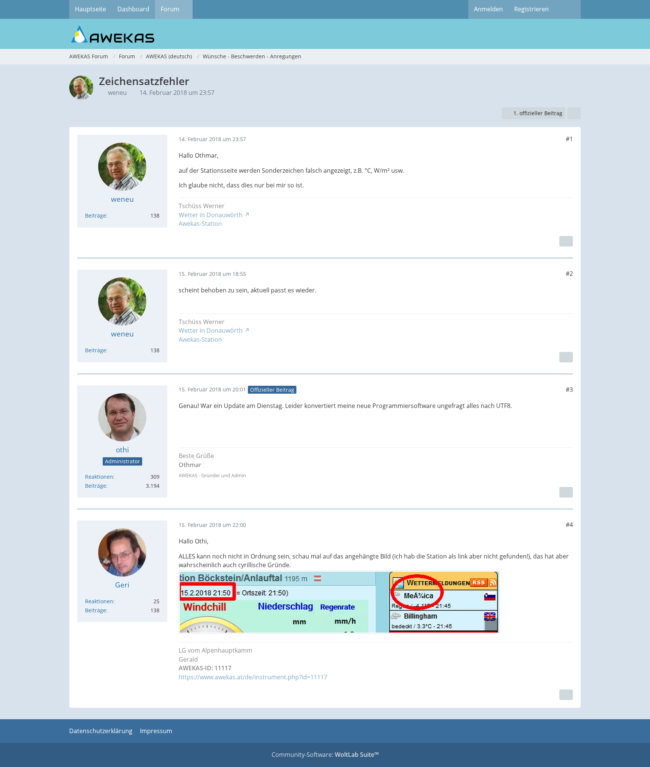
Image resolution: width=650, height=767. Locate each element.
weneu (117, 92)
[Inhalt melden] (566, 241)
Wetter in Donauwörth (211, 215)
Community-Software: (325, 754)
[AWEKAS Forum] (325, 34)
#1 (569, 139)
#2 (569, 273)
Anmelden (488, 9)
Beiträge (95, 215)
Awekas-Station (200, 223)
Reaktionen (99, 476)
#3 (569, 389)
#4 (569, 524)
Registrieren (531, 9)
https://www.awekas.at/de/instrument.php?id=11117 (253, 677)
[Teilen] (574, 113)
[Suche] (567, 9)
